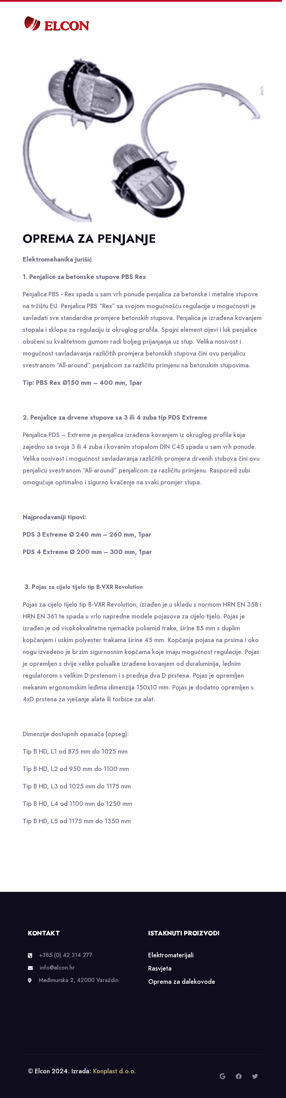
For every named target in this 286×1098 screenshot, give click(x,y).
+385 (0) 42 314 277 (65, 955)
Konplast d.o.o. (114, 1071)
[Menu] (260, 23)
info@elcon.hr (57, 968)
